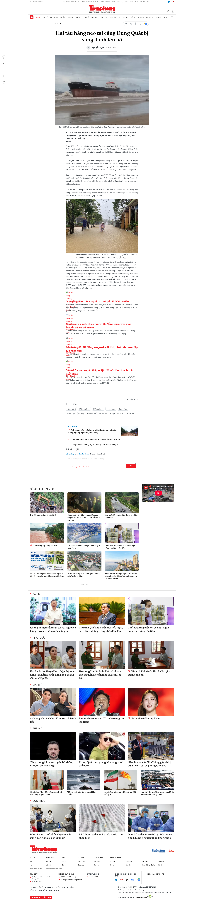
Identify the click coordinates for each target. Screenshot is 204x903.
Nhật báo (50, 858)
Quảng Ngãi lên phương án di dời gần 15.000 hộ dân (97, 301)
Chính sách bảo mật (155, 874)
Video (165, 17)
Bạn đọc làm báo (42, 897)
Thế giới (78, 17)
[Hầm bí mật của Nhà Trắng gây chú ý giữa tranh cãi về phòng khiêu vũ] (151, 746)
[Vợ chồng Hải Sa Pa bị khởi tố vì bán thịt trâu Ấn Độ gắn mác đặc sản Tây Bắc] (102, 655)
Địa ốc (62, 17)
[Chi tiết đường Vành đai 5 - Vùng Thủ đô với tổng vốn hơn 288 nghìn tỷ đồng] (47, 561)
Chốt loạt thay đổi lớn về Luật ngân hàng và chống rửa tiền (120, 546)
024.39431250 (37, 882)
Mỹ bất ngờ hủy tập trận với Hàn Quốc (81, 793)
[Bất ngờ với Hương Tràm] (151, 702)
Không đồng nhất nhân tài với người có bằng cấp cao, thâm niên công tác (53, 629)
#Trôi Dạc (71, 413)
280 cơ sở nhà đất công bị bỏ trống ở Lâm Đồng (83, 546)
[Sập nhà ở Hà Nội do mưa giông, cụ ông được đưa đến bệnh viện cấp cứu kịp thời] (84, 502)
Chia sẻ (4, 63)
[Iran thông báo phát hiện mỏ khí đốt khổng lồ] (120, 780)
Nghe (4, 58)
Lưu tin (4, 69)
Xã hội (38, 17)
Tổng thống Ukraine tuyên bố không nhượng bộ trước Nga (51, 764)
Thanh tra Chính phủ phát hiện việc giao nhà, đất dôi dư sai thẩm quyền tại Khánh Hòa (121, 576)
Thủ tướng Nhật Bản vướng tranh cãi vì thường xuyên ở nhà (46, 793)
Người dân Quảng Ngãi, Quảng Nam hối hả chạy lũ (95, 444)
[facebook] (169, 1)
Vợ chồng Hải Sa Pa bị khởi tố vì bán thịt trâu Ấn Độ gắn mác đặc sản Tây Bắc (100, 675)
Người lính (112, 17)
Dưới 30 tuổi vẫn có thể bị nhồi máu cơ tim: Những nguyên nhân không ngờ (150, 836)
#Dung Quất (98, 409)
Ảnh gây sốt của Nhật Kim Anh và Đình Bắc (53, 720)
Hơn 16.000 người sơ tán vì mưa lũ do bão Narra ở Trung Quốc (157, 793)
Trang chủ (31, 17)
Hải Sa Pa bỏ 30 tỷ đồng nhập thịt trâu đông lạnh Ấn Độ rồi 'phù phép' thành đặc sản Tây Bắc (52, 675)
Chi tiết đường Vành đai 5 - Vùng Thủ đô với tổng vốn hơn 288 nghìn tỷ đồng (47, 574)
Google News (146, 24)
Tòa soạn (134, 2)
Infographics (115, 858)
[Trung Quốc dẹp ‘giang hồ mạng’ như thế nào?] (102, 746)
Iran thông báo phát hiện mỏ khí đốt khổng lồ (120, 793)
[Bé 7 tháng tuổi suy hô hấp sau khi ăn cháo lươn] (102, 818)
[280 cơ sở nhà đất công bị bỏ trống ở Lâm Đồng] (84, 533)
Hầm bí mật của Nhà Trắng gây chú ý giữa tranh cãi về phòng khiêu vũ (149, 764)
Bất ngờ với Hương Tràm (145, 718)
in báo (136, 24)
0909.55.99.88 (66, 877)
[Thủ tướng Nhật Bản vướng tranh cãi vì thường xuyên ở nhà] (47, 780)
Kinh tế (45, 17)
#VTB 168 (131, 413)
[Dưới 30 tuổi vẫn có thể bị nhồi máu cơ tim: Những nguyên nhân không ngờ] (151, 818)
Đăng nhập (70, 454)
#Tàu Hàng (110, 409)
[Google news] (140, 880)
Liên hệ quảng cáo (66, 874)
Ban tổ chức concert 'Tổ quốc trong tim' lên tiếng (102, 720)
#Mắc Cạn (91, 413)
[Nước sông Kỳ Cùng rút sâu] (47, 533)
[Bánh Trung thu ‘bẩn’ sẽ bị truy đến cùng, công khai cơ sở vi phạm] (53, 818)
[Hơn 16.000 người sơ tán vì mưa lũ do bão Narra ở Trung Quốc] (157, 780)
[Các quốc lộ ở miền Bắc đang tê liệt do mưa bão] (122, 502)
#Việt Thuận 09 (116, 413)
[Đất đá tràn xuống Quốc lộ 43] (47, 502)
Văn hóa (125, 17)
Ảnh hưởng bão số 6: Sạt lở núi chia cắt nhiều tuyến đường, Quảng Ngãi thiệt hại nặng (92, 431)
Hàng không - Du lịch (149, 865)
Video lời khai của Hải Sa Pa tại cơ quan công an (149, 673)
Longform (98, 858)
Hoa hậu (158, 17)
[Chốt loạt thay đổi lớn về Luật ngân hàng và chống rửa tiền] (122, 533)
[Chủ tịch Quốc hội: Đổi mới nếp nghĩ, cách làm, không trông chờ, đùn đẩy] (102, 611)
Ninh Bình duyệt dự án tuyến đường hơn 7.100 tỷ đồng (83, 574)
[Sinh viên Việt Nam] (158, 851)
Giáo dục (141, 17)
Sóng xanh (54, 17)
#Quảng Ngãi (84, 409)
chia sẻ (126, 24)
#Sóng (81, 413)
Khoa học (149, 17)
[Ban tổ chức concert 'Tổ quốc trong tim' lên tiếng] (102, 702)
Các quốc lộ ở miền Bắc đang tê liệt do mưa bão (122, 516)
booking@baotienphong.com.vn (71, 880)
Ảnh (63, 858)
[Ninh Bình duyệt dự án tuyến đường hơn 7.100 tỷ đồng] (84, 561)
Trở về (4, 81)
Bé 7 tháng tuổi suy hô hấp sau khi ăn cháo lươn (101, 836)
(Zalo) (74, 877)
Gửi (131, 466)
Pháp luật (94, 17)
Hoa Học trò (123, 2)
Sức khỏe (70, 17)
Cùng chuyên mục (42, 489)
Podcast (81, 858)
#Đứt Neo (123, 409)
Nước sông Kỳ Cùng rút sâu (45, 545)
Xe (119, 17)
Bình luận (4, 75)
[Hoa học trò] (171, 851)
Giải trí (133, 17)
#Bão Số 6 (71, 409)
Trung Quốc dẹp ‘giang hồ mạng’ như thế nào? (101, 764)
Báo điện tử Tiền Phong (102, 9)
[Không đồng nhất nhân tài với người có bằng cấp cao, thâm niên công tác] (53, 611)
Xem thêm (172, 17)
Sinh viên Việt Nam (108, 2)
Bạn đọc (128, 865)
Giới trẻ (86, 17)
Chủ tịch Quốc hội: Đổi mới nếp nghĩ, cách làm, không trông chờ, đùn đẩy (101, 629)
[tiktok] (128, 879)
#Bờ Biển (103, 413)
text (131, 24)
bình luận (141, 24)
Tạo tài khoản (84, 454)
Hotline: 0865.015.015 (71, 2)
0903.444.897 (94, 877)
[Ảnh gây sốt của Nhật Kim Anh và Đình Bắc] (53, 702)
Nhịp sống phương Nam (54, 869)
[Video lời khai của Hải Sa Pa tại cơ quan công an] (151, 655)
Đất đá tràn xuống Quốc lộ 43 (43, 515)
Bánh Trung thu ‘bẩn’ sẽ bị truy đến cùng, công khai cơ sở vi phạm (51, 836)
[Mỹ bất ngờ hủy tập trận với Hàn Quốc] (83, 780)
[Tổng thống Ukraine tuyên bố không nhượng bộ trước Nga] (53, 746)
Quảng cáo (144, 2)
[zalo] (133, 880)
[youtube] (172, 1)
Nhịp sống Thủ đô (36, 869)
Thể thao (104, 17)
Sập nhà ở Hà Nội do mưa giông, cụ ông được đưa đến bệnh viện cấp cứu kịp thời (83, 517)
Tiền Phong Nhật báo (90, 2)
